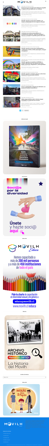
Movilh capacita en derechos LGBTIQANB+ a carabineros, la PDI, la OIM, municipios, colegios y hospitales (33, 49)
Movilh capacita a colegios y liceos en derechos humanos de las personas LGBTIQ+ (33, 74)
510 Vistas (29, 43)
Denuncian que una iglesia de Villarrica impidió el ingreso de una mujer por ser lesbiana (33, 8)
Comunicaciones (24, 10)
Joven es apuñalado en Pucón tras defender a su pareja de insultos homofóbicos (33, 87)
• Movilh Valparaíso (6, 433)
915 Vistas (29, 107)
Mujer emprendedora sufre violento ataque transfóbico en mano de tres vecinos (32, 100)
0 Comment (23, 27)
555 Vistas (29, 27)
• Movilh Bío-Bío (6, 437)
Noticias (31, 6)
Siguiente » (26, 110)
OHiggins (35, 19)
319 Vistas (29, 56)
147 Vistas (29, 93)
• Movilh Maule (6, 435)
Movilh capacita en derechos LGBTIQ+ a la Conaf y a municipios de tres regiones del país (33, 21)
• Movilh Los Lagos (6, 439)
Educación (32, 31)
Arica (27, 59)
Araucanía (23, 6)
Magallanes (39, 59)
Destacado (28, 6)
